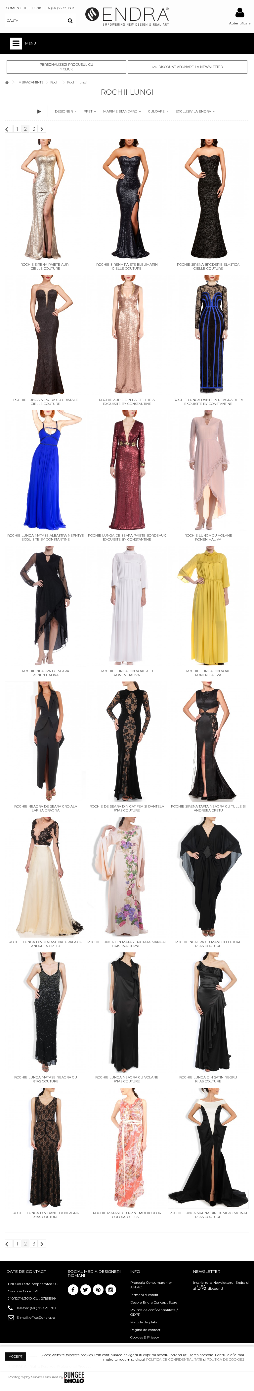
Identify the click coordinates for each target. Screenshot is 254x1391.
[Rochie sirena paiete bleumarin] (127, 199)
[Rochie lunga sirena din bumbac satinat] (208, 1148)
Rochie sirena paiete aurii (45, 264)
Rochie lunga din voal (208, 671)
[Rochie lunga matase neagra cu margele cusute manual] (45, 1012)
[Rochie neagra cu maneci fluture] (208, 877)
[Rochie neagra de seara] (45, 606)
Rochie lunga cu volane (208, 535)
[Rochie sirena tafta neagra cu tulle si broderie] (208, 741)
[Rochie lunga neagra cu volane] (127, 1012)
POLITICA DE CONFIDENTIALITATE (174, 1359)
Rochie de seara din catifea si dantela (127, 806)
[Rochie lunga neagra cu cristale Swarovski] (45, 335)
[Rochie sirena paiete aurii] (45, 199)
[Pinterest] (98, 1289)
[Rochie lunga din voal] (208, 606)
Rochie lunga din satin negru (208, 1077)
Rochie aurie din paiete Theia (127, 400)
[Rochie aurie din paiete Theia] (127, 335)
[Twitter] (85, 1289)
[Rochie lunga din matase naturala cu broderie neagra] (45, 877)
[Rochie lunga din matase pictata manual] (127, 877)
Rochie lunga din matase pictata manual (127, 942)
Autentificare (240, 23)
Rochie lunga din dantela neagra (46, 1213)
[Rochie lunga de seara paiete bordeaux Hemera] (127, 470)
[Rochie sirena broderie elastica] (208, 199)
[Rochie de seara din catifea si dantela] (127, 741)
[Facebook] (73, 1289)
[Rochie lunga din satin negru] (208, 1012)
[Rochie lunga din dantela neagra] (45, 1148)
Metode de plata (143, 1322)
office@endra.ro (42, 1317)
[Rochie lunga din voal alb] (127, 606)
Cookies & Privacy (144, 1337)
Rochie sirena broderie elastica (208, 264)
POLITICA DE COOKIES (225, 1359)
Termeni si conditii (145, 1295)
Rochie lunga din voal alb (127, 671)
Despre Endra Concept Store (153, 1302)
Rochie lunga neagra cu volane (126, 1077)
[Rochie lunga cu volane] (208, 470)
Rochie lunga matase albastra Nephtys (45, 535)
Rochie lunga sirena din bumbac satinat (208, 1213)
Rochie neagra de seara (45, 671)
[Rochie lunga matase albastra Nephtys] (45, 470)
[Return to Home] (7, 82)
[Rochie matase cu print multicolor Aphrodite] (127, 1148)
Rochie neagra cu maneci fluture (208, 942)
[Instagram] (111, 1289)
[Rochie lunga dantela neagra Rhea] (208, 335)
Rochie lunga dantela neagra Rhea (208, 400)
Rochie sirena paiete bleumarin (127, 264)
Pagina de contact (145, 1330)
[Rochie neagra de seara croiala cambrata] (45, 741)
